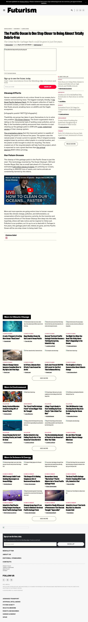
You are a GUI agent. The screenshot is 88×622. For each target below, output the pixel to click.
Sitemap (5, 570)
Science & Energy (8, 28)
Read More (71, 144)
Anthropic (61, 92)
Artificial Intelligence (11, 602)
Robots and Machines (11, 611)
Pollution (6, 403)
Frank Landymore (64, 114)
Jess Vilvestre (29, 414)
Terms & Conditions (8, 567)
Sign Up (47, 87)
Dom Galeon (70, 512)
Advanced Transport (11, 599)
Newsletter (8, 551)
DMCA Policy (6, 569)
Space (5, 617)
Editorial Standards (12, 558)
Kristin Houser (50, 416)
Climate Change (25, 28)
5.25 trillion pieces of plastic (23, 167)
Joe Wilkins (62, 101)
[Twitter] (6, 238)
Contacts (7, 562)
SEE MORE (44, 378)
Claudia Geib (7, 341)
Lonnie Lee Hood (50, 346)
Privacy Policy (24, 1)
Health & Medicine (9, 608)
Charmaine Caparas (72, 416)
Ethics (60, 79)
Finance (60, 131)
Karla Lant (7, 372)
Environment (17, 28)
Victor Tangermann (30, 484)
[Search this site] (72, 10)
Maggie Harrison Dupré (65, 88)
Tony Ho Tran (28, 341)
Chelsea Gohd (9, 45)
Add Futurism (37, 45)
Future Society (9, 605)
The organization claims (13, 133)
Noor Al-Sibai (70, 484)
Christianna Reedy (72, 372)
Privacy (60, 105)
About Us (7, 554)
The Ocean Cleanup (11, 73)
